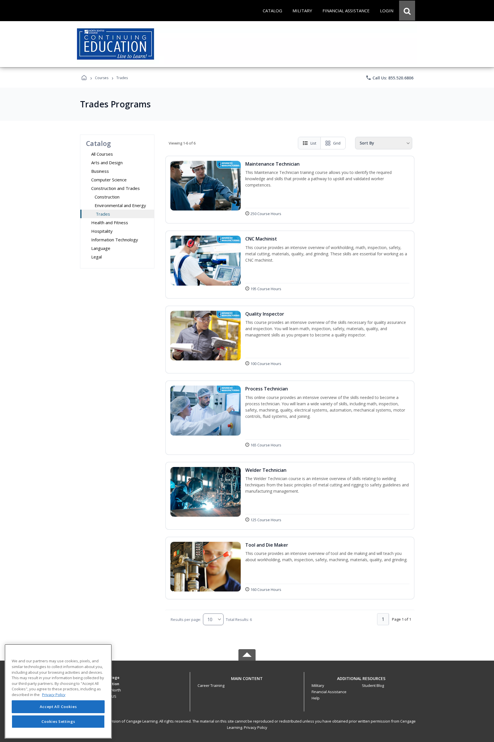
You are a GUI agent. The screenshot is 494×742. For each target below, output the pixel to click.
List (313, 143)
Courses (101, 77)
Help (316, 698)
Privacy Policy (255, 727)
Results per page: (186, 619)
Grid (336, 143)
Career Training (211, 685)
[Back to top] (247, 681)
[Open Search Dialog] (407, 11)
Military (318, 685)
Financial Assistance (329, 691)
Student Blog (373, 685)
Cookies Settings (58, 721)
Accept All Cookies (58, 706)
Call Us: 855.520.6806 (389, 78)
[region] (58, 691)
